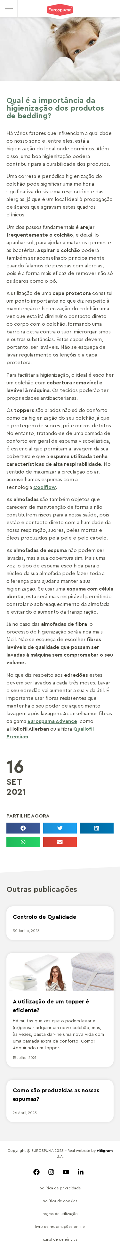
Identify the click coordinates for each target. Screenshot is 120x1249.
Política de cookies (60, 1201)
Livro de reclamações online (60, 1226)
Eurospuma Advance (52, 721)
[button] (23, 828)
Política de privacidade (60, 1188)
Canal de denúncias (60, 1239)
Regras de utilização (60, 1214)
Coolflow (44, 487)
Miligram (105, 1151)
